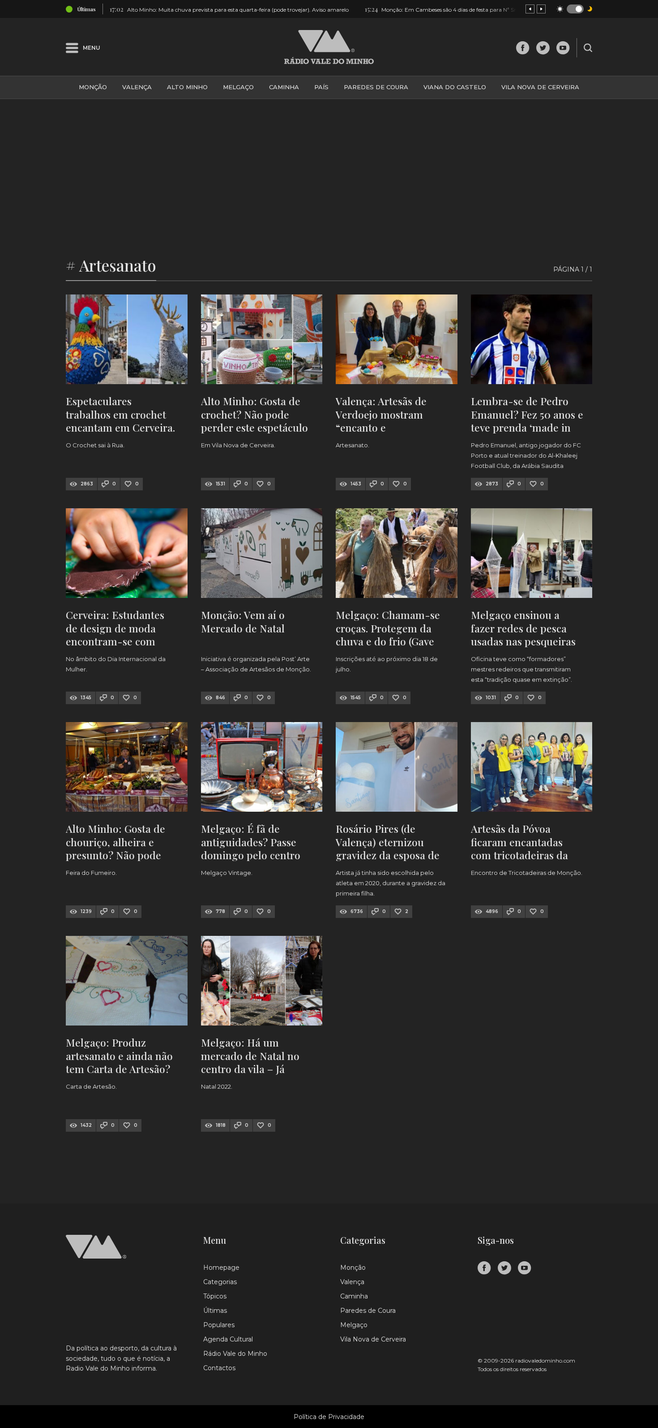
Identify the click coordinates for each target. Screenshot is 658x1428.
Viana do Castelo (454, 87)
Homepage (221, 1268)
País (321, 87)
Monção (93, 87)
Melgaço (238, 87)
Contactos (219, 1368)
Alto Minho (187, 87)
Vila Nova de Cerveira (540, 87)
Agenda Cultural (228, 1339)
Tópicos (214, 1296)
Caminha (284, 87)
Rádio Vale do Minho (235, 1354)
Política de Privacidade (329, 1417)
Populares (219, 1325)
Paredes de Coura (376, 87)
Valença (137, 87)
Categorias (220, 1282)
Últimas (215, 1311)
